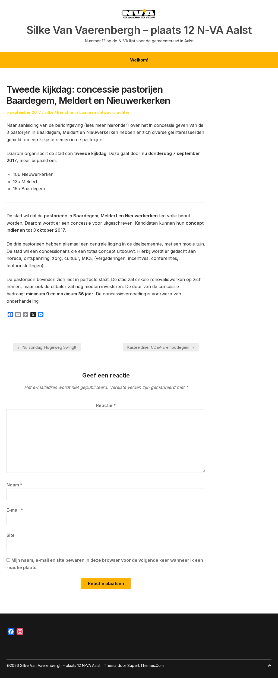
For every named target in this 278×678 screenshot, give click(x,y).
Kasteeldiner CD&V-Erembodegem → (160, 347)
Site (11, 535)
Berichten (66, 112)
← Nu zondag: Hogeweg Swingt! (47, 347)
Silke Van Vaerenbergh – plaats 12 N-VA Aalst (139, 30)
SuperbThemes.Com (145, 665)
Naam (15, 484)
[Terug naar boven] (269, 665)
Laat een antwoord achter (104, 112)
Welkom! (139, 60)
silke (49, 112)
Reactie (106, 405)
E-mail (15, 510)
